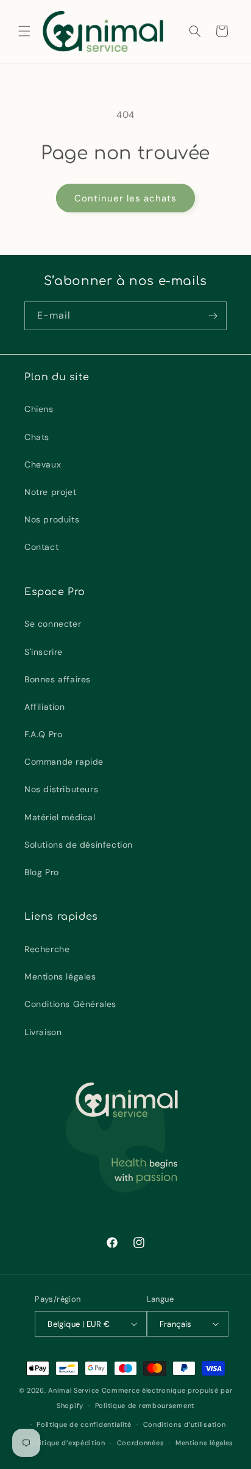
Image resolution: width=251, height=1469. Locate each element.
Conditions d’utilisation (184, 1424)
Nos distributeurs (61, 789)
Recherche (46, 949)
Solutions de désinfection (78, 844)
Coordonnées (140, 1442)
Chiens (39, 408)
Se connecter (52, 623)
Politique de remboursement (144, 1405)
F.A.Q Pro (43, 734)
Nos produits (51, 519)
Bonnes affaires (57, 679)
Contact (41, 546)
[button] (24, 31)
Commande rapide (64, 761)
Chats (36, 436)
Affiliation (44, 706)
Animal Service (73, 1390)
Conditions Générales (70, 1003)
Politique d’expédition (67, 1442)
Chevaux (42, 464)
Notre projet (50, 491)
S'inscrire (43, 651)
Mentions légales (60, 976)
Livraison (43, 1032)
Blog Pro (41, 872)
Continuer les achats (125, 198)
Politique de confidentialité (84, 1424)
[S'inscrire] (212, 315)
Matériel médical (60, 817)
